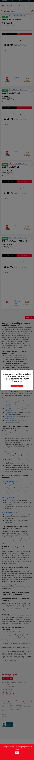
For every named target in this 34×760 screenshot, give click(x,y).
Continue (17, 386)
